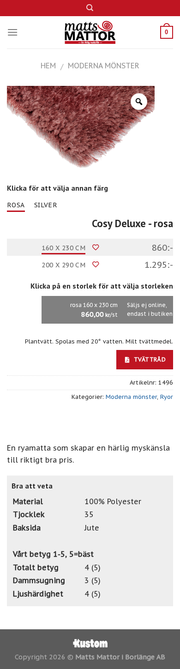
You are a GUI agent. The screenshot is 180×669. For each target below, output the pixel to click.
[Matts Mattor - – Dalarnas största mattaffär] (90, 32)
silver (46, 205)
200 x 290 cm (63, 265)
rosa (16, 205)
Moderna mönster (103, 65)
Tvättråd (149, 359)
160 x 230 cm (63, 248)
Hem (48, 65)
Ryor (166, 397)
